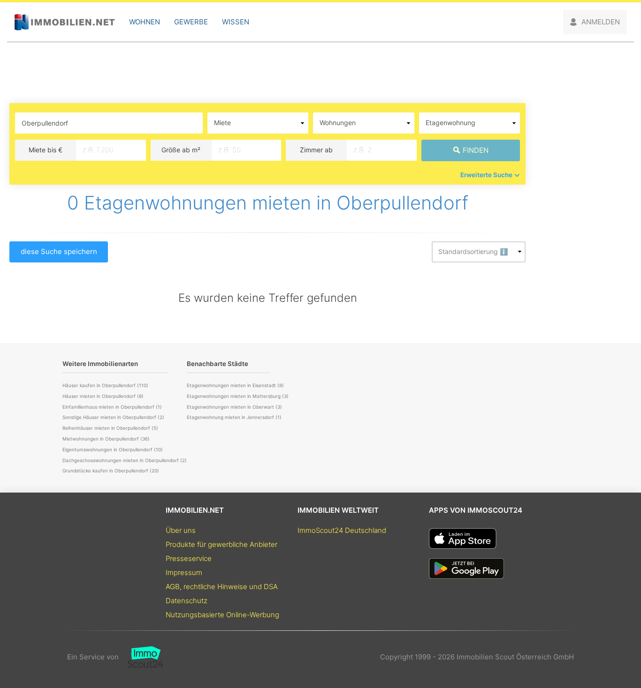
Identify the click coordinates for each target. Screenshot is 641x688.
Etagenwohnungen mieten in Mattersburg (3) (238, 396)
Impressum (184, 572)
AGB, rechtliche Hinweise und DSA (222, 586)
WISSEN (235, 21)
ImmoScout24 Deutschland (342, 530)
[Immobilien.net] (64, 22)
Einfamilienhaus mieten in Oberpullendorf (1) (112, 407)
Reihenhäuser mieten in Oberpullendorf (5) (110, 428)
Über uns (181, 530)
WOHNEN (144, 21)
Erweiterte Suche (486, 175)
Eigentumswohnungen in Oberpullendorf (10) (112, 449)
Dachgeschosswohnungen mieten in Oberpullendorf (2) (124, 460)
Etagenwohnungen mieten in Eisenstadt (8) (235, 385)
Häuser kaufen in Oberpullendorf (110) (105, 385)
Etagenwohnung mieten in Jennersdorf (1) (234, 417)
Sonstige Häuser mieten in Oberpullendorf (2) (113, 417)
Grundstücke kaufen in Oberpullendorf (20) (110, 470)
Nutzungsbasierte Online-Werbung (222, 614)
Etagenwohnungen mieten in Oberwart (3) (234, 407)
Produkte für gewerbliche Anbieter (221, 544)
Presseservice (189, 558)
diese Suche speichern (59, 251)
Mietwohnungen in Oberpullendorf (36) (106, 438)
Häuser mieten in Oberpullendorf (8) (103, 396)
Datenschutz (186, 600)
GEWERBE (191, 21)
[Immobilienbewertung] (141, 657)
